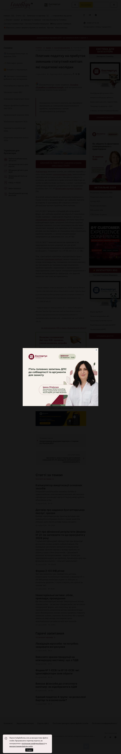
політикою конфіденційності (33, 743)
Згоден (29, 750)
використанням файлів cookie (21, 746)
